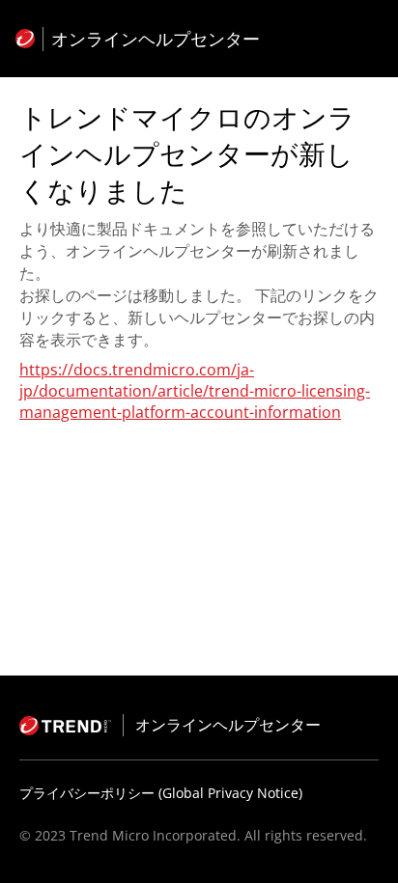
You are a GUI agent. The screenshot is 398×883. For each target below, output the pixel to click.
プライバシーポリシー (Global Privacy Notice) (160, 793)
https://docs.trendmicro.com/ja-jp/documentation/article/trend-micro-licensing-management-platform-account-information (194, 391)
